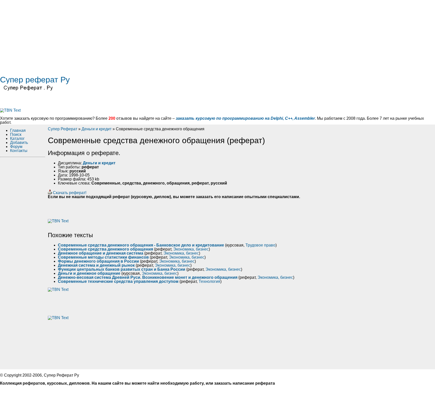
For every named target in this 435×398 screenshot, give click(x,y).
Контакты (18, 150)
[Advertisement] (151, 35)
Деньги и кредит (97, 129)
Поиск (15, 134)
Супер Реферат (62, 129)
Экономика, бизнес (191, 249)
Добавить (19, 142)
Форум (16, 146)
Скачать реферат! (69, 193)
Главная (18, 130)
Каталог (17, 138)
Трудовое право (260, 245)
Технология (209, 281)
